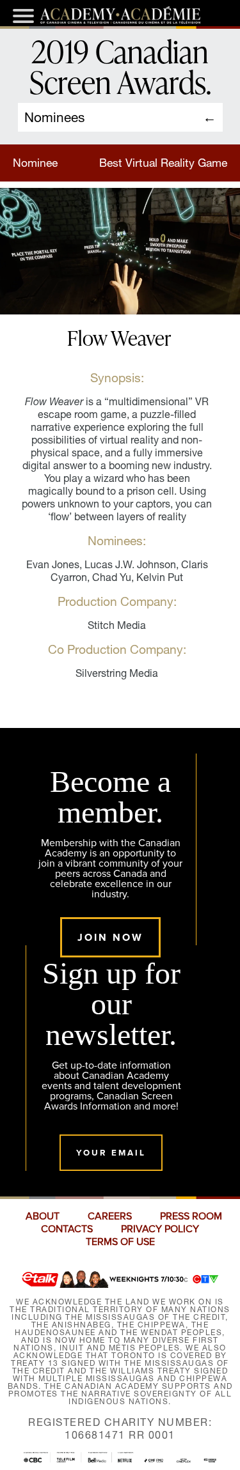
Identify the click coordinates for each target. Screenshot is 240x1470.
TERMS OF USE (120, 1242)
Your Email (111, 1153)
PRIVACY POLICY (160, 1229)
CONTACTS (67, 1229)
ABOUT (43, 1216)
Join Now (110, 937)
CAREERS (110, 1216)
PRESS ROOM (191, 1216)
